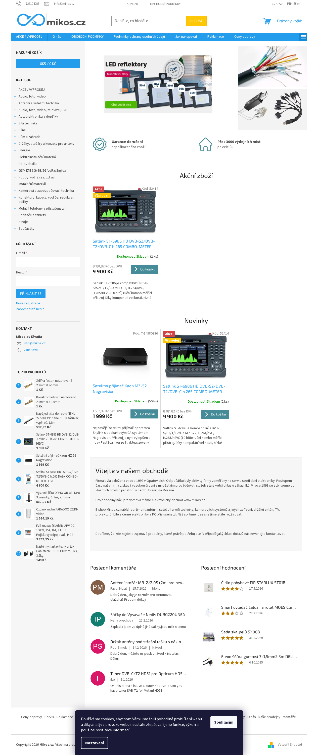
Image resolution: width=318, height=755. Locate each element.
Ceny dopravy (31, 717)
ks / (48, 63)
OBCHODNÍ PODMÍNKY (165, 4)
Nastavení (94, 743)
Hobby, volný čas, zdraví (37, 177)
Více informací (117, 730)
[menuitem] (29, 37)
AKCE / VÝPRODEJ (32, 89)
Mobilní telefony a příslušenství (42, 208)
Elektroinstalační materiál (38, 157)
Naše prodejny (269, 717)
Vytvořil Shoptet (290, 744)
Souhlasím (224, 722)
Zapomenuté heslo (30, 309)
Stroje (23, 221)
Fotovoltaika (28, 163)
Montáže (289, 717)
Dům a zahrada (29, 136)
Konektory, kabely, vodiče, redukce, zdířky (46, 199)
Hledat (196, 21)
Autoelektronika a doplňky (38, 116)
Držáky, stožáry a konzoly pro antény (46, 143)
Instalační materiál (32, 183)
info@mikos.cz (35, 343)
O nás (251, 717)
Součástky (26, 228)
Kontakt (133, 4)
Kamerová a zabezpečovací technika (46, 190)
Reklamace (65, 717)
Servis (49, 717)
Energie (24, 150)
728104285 (31, 350)
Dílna (22, 130)
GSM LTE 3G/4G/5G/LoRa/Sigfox (42, 170)
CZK (275, 4)
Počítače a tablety (32, 215)
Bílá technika (28, 123)
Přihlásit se (30, 293)
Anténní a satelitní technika (39, 103)
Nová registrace (28, 303)
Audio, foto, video (32, 96)
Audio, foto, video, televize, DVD (43, 110)
